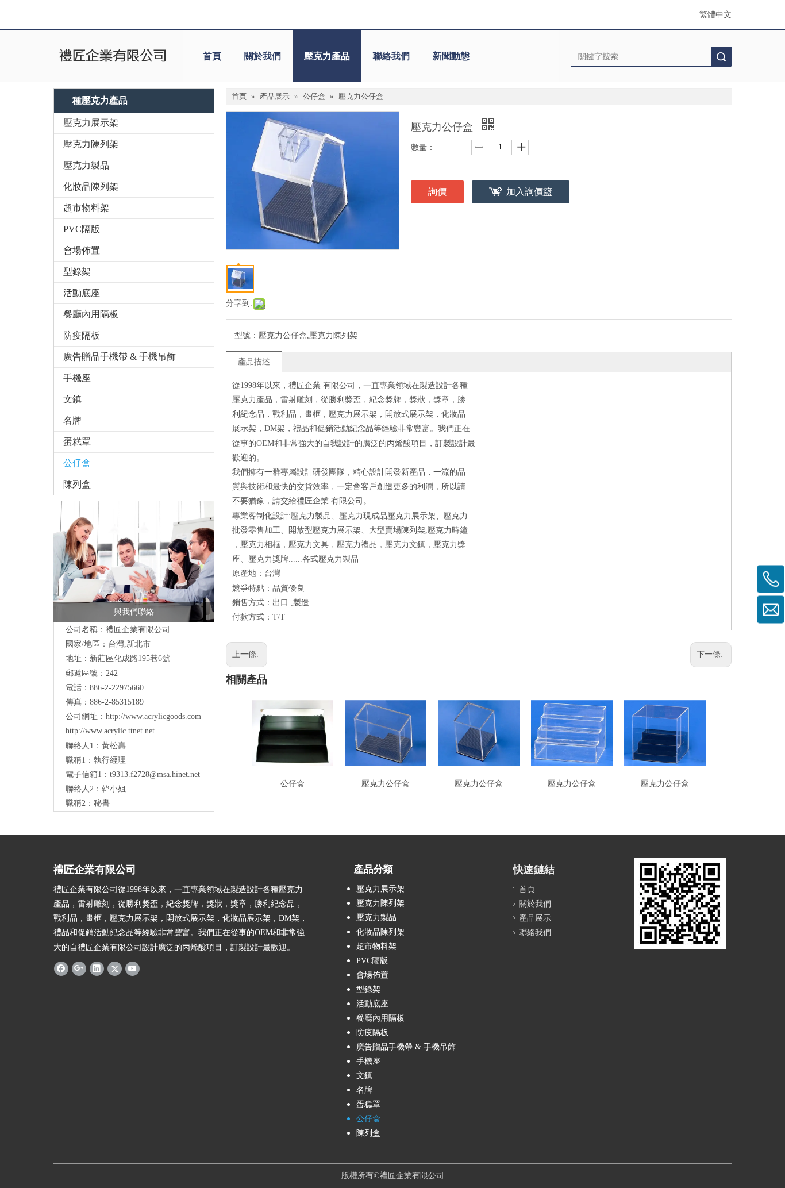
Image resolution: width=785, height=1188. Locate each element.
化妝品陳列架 (90, 186)
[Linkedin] (97, 968)
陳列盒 (77, 484)
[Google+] (79, 968)
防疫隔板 (81, 335)
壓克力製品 (86, 165)
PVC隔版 (81, 229)
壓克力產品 (327, 56)
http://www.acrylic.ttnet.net (110, 730)
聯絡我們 (391, 56)
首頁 (212, 56)
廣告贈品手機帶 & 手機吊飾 (119, 357)
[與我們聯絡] (133, 561)
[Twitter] (114, 968)
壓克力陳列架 (90, 144)
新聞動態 (451, 56)
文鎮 (72, 399)
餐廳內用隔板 (90, 314)
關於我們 (262, 56)
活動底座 (81, 293)
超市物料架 (86, 208)
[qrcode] (680, 903)
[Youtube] (132, 968)
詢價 (437, 192)
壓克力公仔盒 (385, 783)
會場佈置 (81, 250)
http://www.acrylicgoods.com (153, 716)
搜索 (721, 56)
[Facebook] (61, 968)
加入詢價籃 (529, 192)
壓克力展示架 (90, 123)
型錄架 (77, 271)
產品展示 (535, 918)
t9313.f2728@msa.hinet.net (155, 774)
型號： (246, 335)
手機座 (77, 378)
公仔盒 (77, 463)
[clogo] (112, 56)
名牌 (72, 420)
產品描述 (254, 361)
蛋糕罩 (77, 442)
